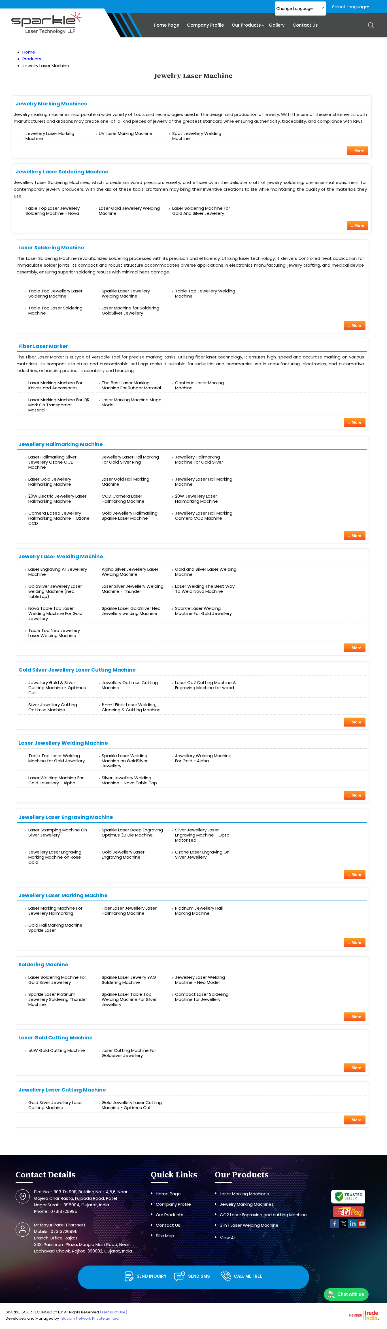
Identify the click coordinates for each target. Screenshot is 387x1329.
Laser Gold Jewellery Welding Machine (129, 210)
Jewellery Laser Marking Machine (49, 135)
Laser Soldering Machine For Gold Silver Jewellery (57, 979)
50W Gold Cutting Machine (56, 1050)
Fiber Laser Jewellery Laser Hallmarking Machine (129, 910)
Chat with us (350, 1294)
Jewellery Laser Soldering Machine (62, 171)
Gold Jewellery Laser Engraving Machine (123, 854)
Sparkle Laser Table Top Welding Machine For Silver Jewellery (129, 999)
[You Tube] (361, 1227)
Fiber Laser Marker (43, 346)
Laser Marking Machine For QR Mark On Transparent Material (59, 405)
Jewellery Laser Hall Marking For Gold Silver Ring (130, 459)
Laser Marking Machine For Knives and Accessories (55, 385)
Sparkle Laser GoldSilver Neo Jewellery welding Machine (131, 610)
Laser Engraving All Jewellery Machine (57, 571)
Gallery (277, 25)
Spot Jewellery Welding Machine (196, 135)
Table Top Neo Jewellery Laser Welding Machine (54, 632)
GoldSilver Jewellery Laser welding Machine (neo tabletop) (55, 591)
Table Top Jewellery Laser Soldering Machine (55, 293)
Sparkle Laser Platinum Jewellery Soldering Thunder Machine (57, 999)
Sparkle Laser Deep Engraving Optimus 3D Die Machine (132, 832)
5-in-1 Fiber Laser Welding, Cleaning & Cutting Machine (131, 707)
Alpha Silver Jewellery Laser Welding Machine (130, 571)
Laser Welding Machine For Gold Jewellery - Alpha (56, 780)
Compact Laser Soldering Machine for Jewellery (202, 996)
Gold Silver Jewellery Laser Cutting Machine (77, 669)
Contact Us (305, 25)
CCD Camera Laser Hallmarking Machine (123, 498)
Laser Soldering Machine (51, 247)
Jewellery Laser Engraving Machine (65, 817)
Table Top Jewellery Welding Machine (205, 293)
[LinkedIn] (352, 1227)
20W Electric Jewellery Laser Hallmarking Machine (57, 498)
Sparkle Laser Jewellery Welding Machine (126, 293)
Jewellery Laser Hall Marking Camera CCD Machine (203, 515)
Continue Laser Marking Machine (199, 385)
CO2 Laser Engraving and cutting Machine (263, 1215)
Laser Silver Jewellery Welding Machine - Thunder (132, 588)
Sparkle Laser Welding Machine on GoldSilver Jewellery (125, 761)
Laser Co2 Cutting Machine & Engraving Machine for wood (205, 685)
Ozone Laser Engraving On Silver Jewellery (202, 854)
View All (227, 1238)
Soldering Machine (43, 964)
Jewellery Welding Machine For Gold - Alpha (203, 758)
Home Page (166, 25)
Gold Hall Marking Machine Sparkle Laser (55, 927)
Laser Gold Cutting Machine (55, 1037)
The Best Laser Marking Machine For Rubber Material (131, 385)
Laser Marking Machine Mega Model (131, 402)
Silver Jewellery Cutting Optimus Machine (52, 707)
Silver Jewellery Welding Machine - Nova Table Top (129, 780)
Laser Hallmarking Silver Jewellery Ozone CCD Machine (52, 462)
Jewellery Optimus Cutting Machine (130, 685)
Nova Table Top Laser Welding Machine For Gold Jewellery (55, 613)
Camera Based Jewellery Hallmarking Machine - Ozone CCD (59, 518)
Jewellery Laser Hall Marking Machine (203, 481)
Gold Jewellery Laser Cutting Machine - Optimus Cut (132, 1105)
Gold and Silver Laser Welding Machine (206, 571)
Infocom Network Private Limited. (90, 1318)
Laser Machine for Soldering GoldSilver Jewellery (130, 310)
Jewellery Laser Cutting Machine (62, 1089)
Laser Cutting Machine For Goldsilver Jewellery (129, 1052)
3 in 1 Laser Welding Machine (249, 1225)
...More (357, 150)
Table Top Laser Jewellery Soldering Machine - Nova (52, 210)
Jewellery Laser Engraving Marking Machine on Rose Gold (54, 857)
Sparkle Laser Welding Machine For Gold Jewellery (203, 610)
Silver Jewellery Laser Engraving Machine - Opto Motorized (202, 835)
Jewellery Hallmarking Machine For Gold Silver (199, 459)
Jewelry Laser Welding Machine (60, 556)
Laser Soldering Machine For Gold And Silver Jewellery (201, 210)
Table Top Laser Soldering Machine (55, 310)
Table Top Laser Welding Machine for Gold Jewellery (56, 758)
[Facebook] (334, 1227)
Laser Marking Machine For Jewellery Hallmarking (55, 910)
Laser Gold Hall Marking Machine (125, 481)
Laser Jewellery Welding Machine (63, 742)
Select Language (350, 7)
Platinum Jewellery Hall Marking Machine (199, 910)
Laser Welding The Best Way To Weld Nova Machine (205, 588)
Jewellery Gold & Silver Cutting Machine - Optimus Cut (57, 688)
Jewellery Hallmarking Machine (60, 444)
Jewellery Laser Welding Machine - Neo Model (200, 979)
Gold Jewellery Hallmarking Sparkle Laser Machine (130, 515)
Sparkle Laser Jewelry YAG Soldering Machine (129, 979)
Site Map (165, 1236)
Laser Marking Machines (244, 1194)
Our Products (246, 25)
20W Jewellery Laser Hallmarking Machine (196, 498)
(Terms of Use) (113, 1312)
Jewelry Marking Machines (51, 103)
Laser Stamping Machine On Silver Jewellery (57, 832)
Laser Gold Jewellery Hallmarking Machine (49, 481)
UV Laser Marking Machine (125, 133)
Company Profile (205, 25)
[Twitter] (343, 1227)
